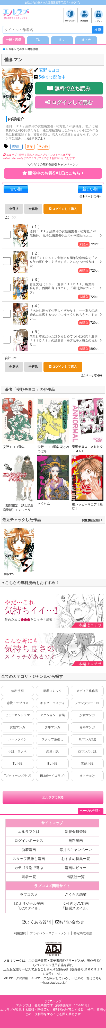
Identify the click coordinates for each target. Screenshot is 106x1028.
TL (38, 40)
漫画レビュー (75, 868)
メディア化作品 (87, 691)
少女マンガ (87, 715)
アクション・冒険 (52, 715)
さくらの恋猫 (75, 894)
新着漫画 (29, 850)
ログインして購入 (64, 209)
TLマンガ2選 (87, 739)
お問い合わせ (71, 922)
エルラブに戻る (53, 797)
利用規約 (20, 933)
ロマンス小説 (87, 751)
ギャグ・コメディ (52, 703)
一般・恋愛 (13, 40)
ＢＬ (62, 40)
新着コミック (52, 691)
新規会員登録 (75, 831)
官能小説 (87, 763)
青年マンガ (87, 727)
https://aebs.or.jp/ (54, 982)
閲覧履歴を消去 (91, 520)
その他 (20, 49)
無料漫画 (17, 691)
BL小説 (52, 763)
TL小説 (17, 763)
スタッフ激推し (52, 739)
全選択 (14, 209)
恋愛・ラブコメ (17, 703)
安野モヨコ (49, 70)
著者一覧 (29, 877)
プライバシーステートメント (50, 933)
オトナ (86, 40)
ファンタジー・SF (87, 703)
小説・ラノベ (17, 751)
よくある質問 (38, 922)
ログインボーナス (28, 841)
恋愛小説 (52, 751)
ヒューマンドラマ (17, 715)
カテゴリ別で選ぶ (28, 868)
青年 (11, 49)
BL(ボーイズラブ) (52, 776)
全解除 (33, 209)
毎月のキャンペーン (75, 850)
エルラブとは (29, 831)
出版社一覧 (76, 877)
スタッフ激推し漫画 (29, 859)
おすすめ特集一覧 (75, 859)
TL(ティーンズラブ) (17, 776)
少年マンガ (52, 727)
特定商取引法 (83, 933)
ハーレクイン (17, 739)
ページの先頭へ (90, 810)
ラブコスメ (29, 894)
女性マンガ (17, 727)
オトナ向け (87, 776)
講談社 (16, 146)
